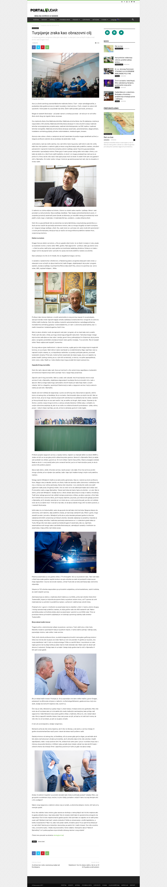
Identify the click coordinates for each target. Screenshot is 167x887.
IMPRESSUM (124, 885)
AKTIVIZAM (95, 19)
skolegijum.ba (58, 835)
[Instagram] (127, 1)
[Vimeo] (132, 1)
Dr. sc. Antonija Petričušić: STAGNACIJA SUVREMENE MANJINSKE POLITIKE (124, 71)
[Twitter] (129, 1)
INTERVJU (52, 19)
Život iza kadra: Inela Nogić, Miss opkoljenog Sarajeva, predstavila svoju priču (125, 83)
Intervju (117, 76)
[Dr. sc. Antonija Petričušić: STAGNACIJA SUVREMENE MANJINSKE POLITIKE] (108, 71)
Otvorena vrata (119, 48)
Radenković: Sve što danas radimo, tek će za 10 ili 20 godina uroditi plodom (84, 866)
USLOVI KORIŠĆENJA (114, 885)
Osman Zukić (41, 841)
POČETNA (36, 19)
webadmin (106, 140)
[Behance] (122, 1)
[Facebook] (124, 1)
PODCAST (75, 19)
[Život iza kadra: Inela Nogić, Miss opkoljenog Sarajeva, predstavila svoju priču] (108, 83)
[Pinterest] (43, 47)
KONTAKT (132, 885)
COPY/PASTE (86, 19)
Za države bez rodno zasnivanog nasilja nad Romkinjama (46, 866)
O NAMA (104, 19)
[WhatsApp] (47, 47)
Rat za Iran (119, 46)
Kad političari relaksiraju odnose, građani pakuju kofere (123, 60)
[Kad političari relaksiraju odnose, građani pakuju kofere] (108, 60)
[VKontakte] (134, 1)
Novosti (117, 87)
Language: (114, 19)
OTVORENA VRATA (64, 19)
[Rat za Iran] (108, 48)
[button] (132, 20)
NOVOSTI (44, 19)
